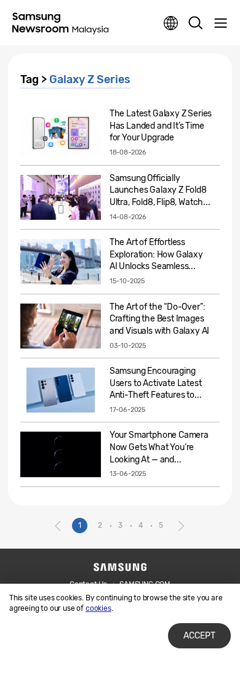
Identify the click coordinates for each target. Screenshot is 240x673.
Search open (195, 23)
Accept (199, 636)
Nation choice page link (171, 23)
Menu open (220, 23)
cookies (98, 608)
